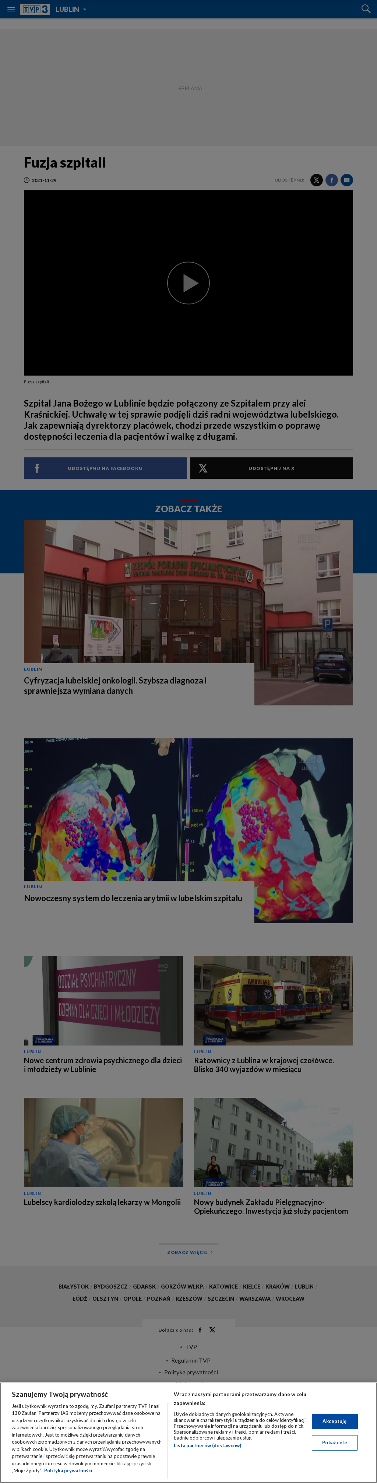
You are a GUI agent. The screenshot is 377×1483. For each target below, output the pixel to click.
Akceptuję (334, 1421)
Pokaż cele (334, 1442)
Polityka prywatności (68, 1470)
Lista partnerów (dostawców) (207, 1445)
